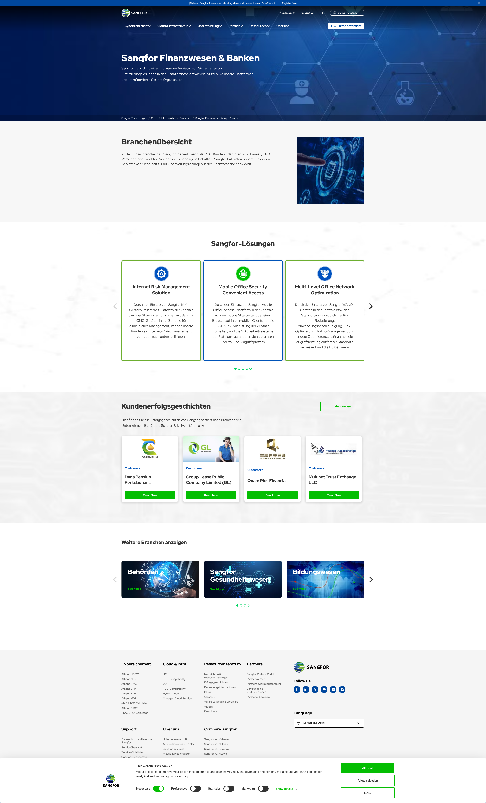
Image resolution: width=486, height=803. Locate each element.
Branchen (185, 118)
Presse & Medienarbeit (176, 753)
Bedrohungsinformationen (220, 687)
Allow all (367, 768)
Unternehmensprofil (175, 739)
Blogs (207, 692)
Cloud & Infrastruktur (172, 26)
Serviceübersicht (132, 747)
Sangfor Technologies (134, 118)
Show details (284, 788)
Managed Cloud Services (178, 698)
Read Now (150, 495)
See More (134, 589)
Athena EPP (129, 688)
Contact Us (307, 13)
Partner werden (256, 679)
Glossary (209, 697)
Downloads (211, 711)
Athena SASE (130, 708)
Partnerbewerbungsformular (264, 683)
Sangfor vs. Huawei (215, 753)
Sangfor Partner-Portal (260, 674)
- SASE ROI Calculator (135, 713)
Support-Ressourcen (134, 757)
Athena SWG (129, 683)
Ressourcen (258, 26)
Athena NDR (129, 679)
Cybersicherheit (136, 26)
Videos (208, 706)
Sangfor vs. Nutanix (216, 744)
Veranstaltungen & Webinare (221, 701)
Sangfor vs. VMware (216, 739)
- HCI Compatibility (174, 679)
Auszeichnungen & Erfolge (179, 744)
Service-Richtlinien (133, 752)
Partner (234, 26)
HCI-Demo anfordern (346, 26)
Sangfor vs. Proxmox (216, 749)
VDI (165, 683)
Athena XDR (129, 693)
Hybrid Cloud (171, 693)
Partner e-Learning (258, 697)
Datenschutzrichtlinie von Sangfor (137, 741)
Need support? (287, 13)
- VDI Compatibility (174, 688)
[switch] (195, 789)
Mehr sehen (342, 406)
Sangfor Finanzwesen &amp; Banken (216, 118)
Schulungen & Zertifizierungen (256, 690)
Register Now (289, 3)
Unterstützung (208, 26)
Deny (367, 792)
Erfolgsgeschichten (216, 682)
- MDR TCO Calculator (135, 703)
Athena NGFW (130, 674)
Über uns (282, 26)
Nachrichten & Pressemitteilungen (216, 675)
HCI (165, 674)
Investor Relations (173, 749)
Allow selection (368, 780)
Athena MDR (129, 698)
